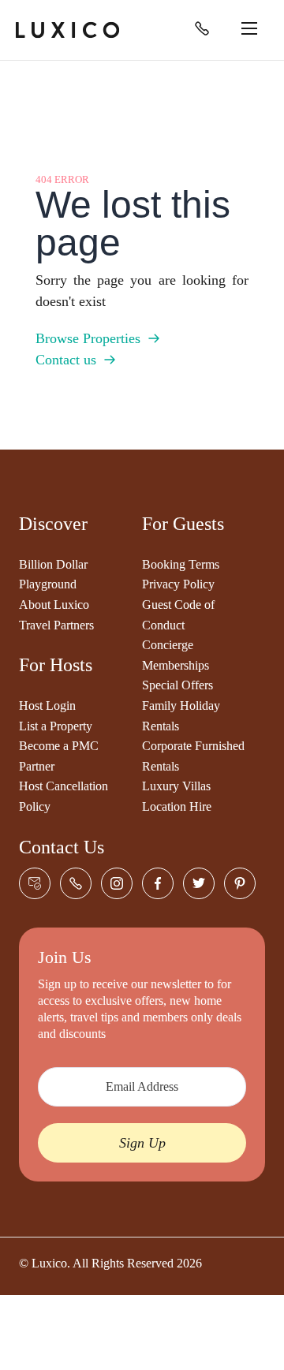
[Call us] (202, 28)
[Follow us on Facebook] (158, 883)
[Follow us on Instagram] (117, 883)
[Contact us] (34, 883)
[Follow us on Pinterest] (240, 883)
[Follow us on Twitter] (199, 883)
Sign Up (142, 1143)
